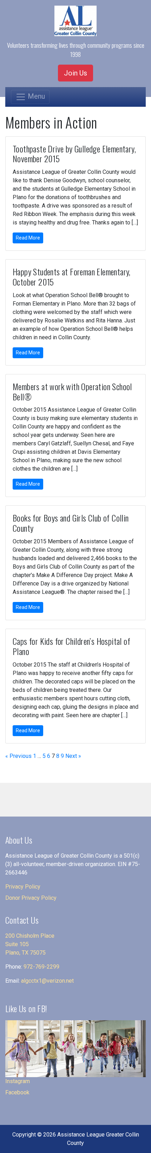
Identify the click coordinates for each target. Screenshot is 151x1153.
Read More (28, 238)
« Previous (18, 756)
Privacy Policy (22, 886)
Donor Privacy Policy (31, 898)
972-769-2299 (41, 966)
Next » (73, 756)
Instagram (17, 1081)
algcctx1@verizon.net (47, 980)
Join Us (75, 73)
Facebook (17, 1092)
